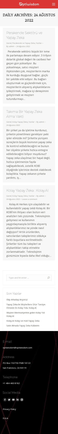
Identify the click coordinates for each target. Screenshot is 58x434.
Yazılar (39, 43)
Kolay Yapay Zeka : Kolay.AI (27, 190)
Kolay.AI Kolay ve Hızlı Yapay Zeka (22, 320)
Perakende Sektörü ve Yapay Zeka (24, 35)
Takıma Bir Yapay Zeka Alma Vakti (24, 114)
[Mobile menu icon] (53, 4)
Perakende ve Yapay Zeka (23, 43)
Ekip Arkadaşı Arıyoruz (17, 299)
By (10, 46)
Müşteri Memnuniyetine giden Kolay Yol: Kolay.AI (25, 314)
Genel (9, 43)
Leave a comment (29, 199)
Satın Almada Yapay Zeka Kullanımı (22, 325)
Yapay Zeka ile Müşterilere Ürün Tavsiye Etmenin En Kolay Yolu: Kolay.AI (25, 306)
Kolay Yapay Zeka (20, 122)
